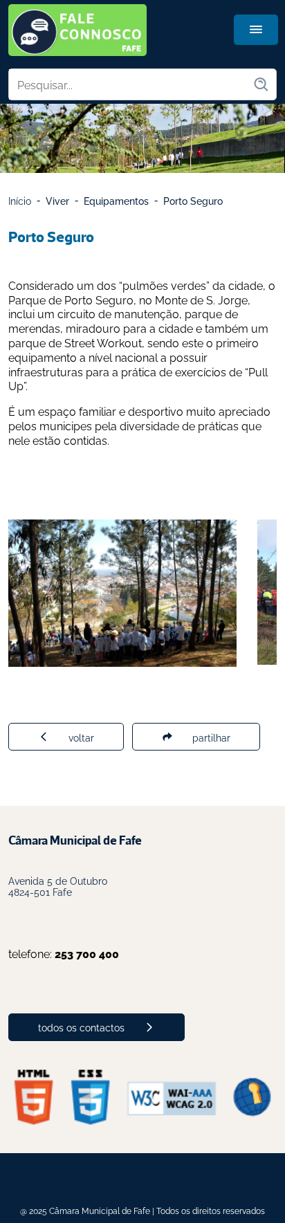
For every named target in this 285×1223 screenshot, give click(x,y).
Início (19, 200)
